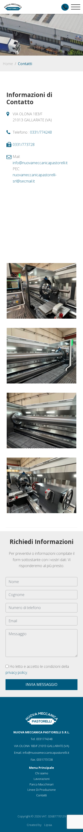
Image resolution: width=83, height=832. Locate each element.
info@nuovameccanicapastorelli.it (40, 162)
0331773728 (44, 759)
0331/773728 (24, 144)
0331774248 (44, 739)
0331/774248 (41, 132)
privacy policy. (17, 672)
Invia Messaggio (41, 684)
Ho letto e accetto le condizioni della (37, 669)
